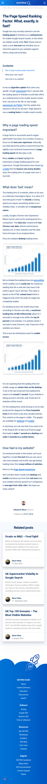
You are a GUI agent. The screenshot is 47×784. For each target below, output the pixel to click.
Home (5, 8)
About (23, 684)
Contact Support (23, 771)
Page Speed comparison (24, 469)
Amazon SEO (23, 716)
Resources (23, 727)
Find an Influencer (23, 720)
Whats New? (23, 764)
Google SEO (23, 713)
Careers (23, 688)
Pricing (23, 709)
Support (23, 756)
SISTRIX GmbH (23, 680)
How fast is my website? (14, 79)
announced (21, 91)
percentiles (39, 280)
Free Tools (24, 745)
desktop (20, 421)
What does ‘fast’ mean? (14, 75)
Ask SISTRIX (23, 731)
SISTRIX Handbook (23, 760)
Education (23, 691)
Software (24, 705)
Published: (18, 514)
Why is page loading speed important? (20, 70)
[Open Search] (45, 2)
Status (23, 774)
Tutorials (23, 749)
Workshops (23, 735)
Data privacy (23, 695)
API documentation (23, 767)
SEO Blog (23, 742)
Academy (23, 738)
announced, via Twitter (13, 105)
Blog (9, 8)
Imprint (23, 698)
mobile (31, 421)
